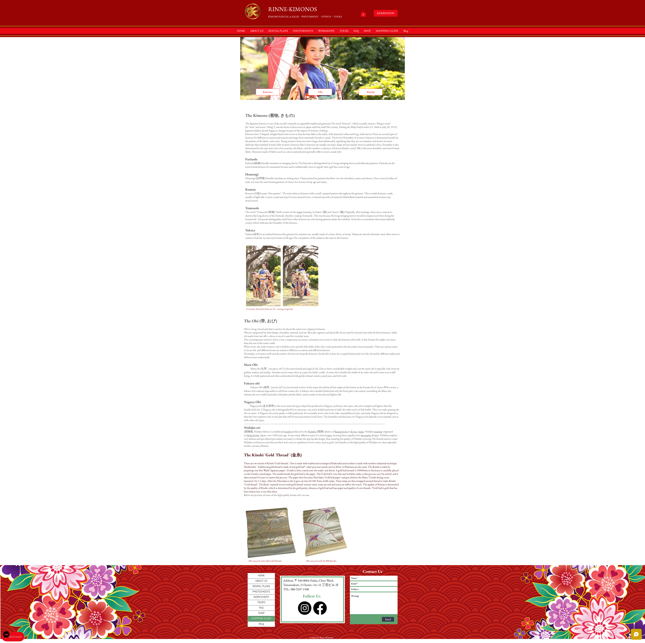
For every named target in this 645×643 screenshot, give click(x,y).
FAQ (261, 608)
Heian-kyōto (252, 435)
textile (288, 431)
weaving (378, 431)
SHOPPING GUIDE (261, 618)
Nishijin (312, 431)
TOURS (261, 602)
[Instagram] (304, 608)
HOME (261, 575)
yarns (329, 435)
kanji (299, 212)
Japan (361, 431)
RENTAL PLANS (261, 586)
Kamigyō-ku (341, 431)
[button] (363, 13)
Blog (261, 624)
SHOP (261, 613)
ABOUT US (261, 581)
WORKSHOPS (261, 597)
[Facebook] (320, 608)
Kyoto (354, 431)
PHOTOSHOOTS (261, 591)
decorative (366, 435)
